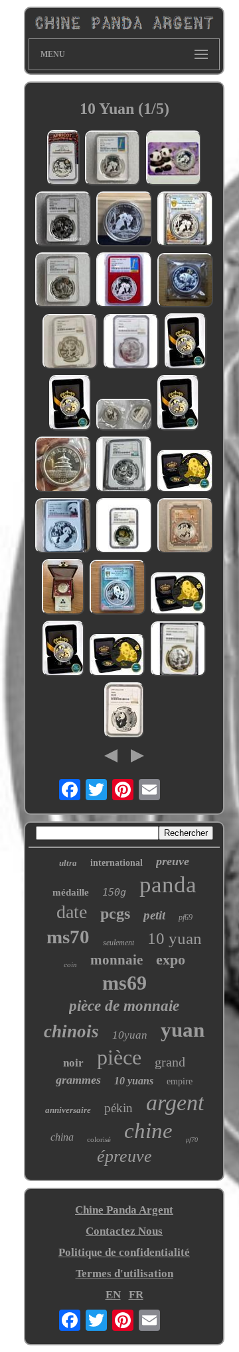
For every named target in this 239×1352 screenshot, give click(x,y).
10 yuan (174, 938)
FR (136, 1294)
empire (180, 1081)
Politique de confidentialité (124, 1252)
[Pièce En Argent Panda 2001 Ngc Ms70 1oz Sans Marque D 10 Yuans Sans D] (124, 712)
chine (148, 1131)
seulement (118, 942)
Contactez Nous (124, 1231)
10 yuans (133, 1080)
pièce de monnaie (124, 1006)
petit (154, 915)
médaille (70, 892)
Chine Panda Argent (124, 1210)
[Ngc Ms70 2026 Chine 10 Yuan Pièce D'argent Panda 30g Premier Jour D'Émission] (113, 159)
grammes (78, 1079)
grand (170, 1062)
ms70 (68, 936)
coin (70, 964)
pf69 (186, 917)
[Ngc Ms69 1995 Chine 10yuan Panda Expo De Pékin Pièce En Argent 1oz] (63, 220)
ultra (68, 863)
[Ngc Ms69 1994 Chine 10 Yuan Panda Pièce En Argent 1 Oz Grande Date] (124, 465)
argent (175, 1102)
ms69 (124, 983)
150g (114, 892)
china (62, 1137)
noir (73, 1063)
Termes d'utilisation (124, 1273)
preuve (172, 861)
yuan (182, 1029)
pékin (118, 1108)
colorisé (99, 1139)
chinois (71, 1031)
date (71, 912)
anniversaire (68, 1110)
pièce (119, 1057)
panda (168, 885)
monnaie (116, 960)
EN (113, 1294)
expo (170, 959)
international (116, 863)
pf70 (192, 1139)
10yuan (129, 1035)
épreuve (124, 1156)
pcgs (115, 913)
